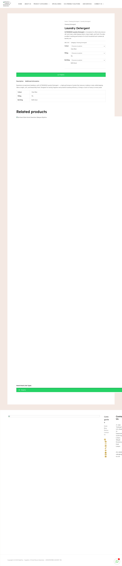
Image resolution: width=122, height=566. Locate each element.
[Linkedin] (106, 446)
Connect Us (98, 4)
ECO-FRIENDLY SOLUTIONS (72, 4)
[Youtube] (106, 457)
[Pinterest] (105, 439)
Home (20, 4)
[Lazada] (106, 452)
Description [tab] (19, 81)
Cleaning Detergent (74, 21)
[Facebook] (106, 442)
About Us (28, 4)
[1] (117, 562)
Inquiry (61, 75)
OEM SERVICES (87, 4)
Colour (67, 46)
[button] (48, 4)
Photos (106, 430)
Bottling (67, 60)
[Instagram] (106, 444)
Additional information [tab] (32, 81)
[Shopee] (106, 450)
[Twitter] (106, 454)
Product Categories (41, 4)
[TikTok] (106, 448)
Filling (66, 53)
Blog (105, 428)
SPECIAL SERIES (56, 4)
